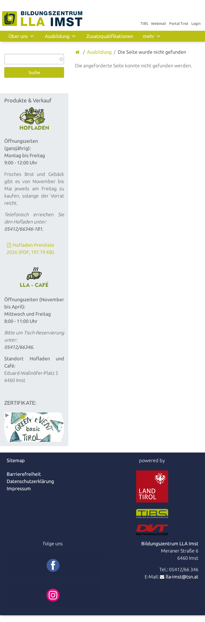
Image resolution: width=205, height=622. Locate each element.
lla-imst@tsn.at (182, 576)
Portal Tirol (178, 23)
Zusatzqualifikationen (109, 36)
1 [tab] (23, 417)
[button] (7, 415)
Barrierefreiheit (24, 474)
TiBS (144, 23)
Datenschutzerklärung (30, 481)
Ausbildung (57, 36)
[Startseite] (78, 52)
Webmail (158, 23)
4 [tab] (46, 417)
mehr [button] (148, 36)
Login (196, 23)
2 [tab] (30, 417)
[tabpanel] (34, 427)
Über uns (18, 36)
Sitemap (16, 460)
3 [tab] (38, 417)
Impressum (19, 488)
